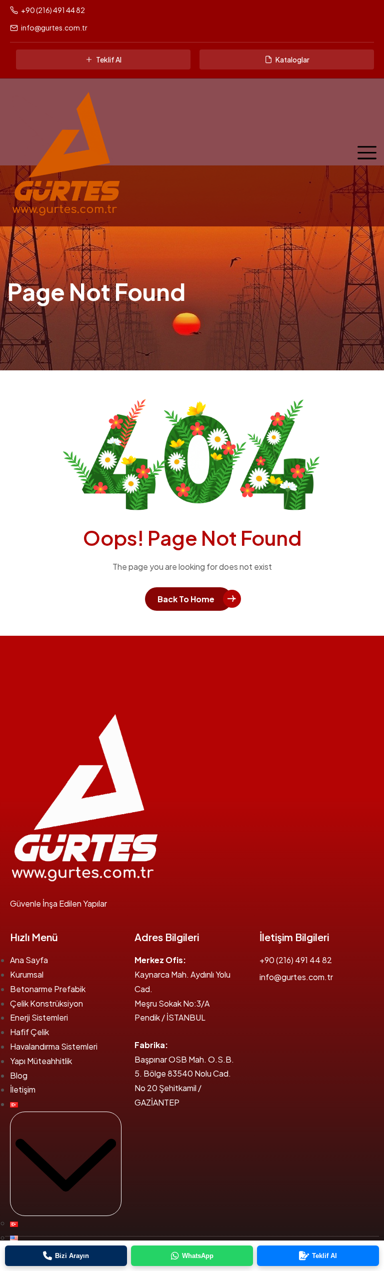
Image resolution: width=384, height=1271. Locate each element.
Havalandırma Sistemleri (54, 1046)
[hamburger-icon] (364, 152)
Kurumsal (27, 974)
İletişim (23, 1089)
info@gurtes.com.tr (54, 27)
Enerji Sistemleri (39, 1017)
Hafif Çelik (29, 1032)
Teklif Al (109, 59)
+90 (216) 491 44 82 (53, 9)
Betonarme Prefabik (48, 989)
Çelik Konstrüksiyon (46, 1003)
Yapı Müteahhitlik (41, 1061)
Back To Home (186, 599)
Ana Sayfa (29, 960)
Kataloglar (293, 59)
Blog (19, 1075)
